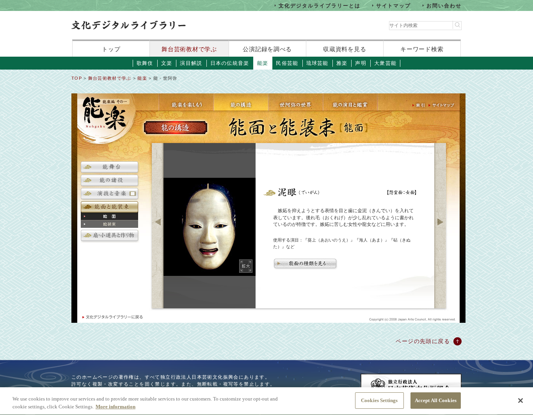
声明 (360, 63)
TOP (76, 78)
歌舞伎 (145, 63)
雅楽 (342, 63)
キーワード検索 (421, 49)
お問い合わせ (444, 5)
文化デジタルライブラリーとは (319, 5)
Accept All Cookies (436, 400)
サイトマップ (393, 5)
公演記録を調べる (267, 49)
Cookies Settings (379, 400)
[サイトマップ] (442, 105)
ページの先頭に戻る (423, 341)
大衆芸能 (385, 63)
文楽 (166, 63)
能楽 (262, 63)
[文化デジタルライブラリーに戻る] (112, 317)
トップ (111, 49)
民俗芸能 (287, 63)
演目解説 (191, 63)
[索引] (419, 105)
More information (115, 407)
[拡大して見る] (246, 266)
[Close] (520, 400)
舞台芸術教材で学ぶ (189, 49)
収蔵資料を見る (344, 49)
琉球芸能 (317, 63)
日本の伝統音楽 (229, 63)
